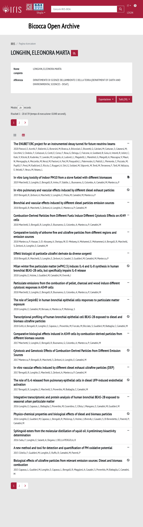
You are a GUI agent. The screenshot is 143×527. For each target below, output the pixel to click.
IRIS (13, 44)
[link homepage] (13, 9)
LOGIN (130, 12)
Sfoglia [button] (40, 12)
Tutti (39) (123, 99)
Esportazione (105, 99)
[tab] (15, 136)
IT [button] (128, 5)
